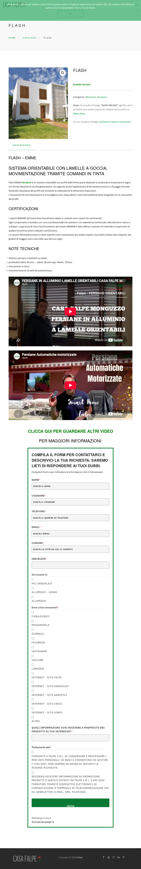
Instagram (39, 651)
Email (36, 527)
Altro (36, 721)
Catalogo (29, 37)
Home (12, 37)
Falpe (80, 857)
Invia (70, 806)
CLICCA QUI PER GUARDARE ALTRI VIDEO (70, 431)
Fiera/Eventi (41, 616)
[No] (136, 10)
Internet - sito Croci (47, 703)
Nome (36, 479)
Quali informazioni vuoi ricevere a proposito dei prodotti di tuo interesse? (68, 729)
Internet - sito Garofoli (49, 695)
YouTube (37, 660)
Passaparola (40, 625)
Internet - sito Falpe (47, 677)
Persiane (102, 97)
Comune (38, 543)
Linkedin (38, 668)
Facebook (38, 642)
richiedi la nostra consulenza (115, 121)
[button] (62, 73)
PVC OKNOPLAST (42, 583)
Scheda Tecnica (81, 84)
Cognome (39, 495)
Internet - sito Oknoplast (50, 686)
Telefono (39, 511)
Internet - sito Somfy (47, 712)
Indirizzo (39, 558)
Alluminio (90, 97)
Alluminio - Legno (44, 592)
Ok (70, 13)
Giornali (38, 633)
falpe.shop (79, 113)
